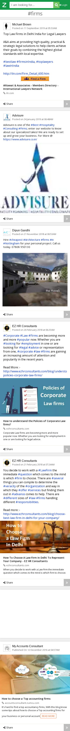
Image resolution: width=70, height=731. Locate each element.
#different (10, 498)
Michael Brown (21, 24)
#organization (35, 486)
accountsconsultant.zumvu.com (22, 702)
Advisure (18, 115)
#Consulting (10, 128)
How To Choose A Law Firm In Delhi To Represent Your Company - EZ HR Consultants (33, 559)
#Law (24, 336)
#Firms (22, 128)
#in (52, 239)
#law (37, 351)
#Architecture (31, 239)
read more (48, 716)
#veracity (9, 486)
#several (57, 478)
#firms (45, 239)
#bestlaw (9, 62)
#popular (23, 340)
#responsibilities (27, 502)
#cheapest (16, 239)
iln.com (10, 93)
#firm (18, 478)
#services (34, 490)
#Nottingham (11, 243)
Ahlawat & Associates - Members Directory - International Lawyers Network (31, 87)
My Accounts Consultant (27, 646)
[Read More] (67, 103)
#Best (35, 125)
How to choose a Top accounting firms (26, 698)
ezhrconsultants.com (17, 428)
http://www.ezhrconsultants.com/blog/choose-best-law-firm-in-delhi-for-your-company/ (34, 516)
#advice (33, 347)
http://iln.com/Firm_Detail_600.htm (26, 74)
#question (25, 474)
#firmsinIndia (26, 62)
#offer (22, 490)
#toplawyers (44, 62)
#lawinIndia (11, 66)
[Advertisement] (35, 613)
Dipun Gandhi (21, 230)
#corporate (25, 351)
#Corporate (11, 336)
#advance (18, 494)
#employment (30, 343)
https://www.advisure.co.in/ (20, 139)
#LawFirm (45, 470)
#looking (9, 343)
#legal (23, 347)
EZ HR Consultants (24, 326)
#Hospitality (47, 125)
